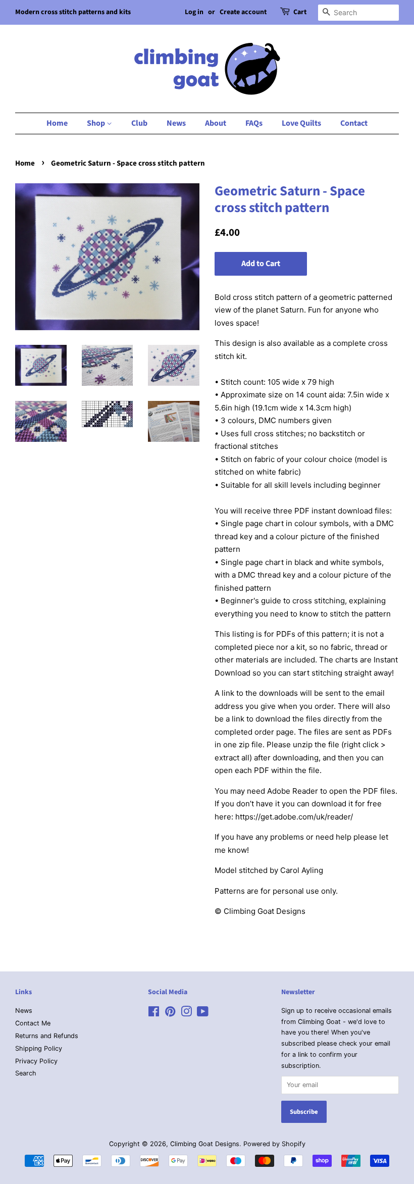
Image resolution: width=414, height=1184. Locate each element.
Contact (354, 123)
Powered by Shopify (274, 1144)
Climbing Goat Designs (204, 1144)
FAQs (254, 123)
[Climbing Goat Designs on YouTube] (203, 1013)
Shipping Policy (38, 1048)
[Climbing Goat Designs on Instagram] (186, 1013)
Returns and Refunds (46, 1036)
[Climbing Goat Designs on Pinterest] (170, 1013)
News (176, 123)
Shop (97, 123)
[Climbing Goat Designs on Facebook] (154, 1013)
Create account (243, 12)
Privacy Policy (36, 1061)
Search (25, 1073)
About (215, 123)
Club (139, 123)
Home (57, 123)
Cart (299, 12)
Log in (194, 12)
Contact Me (32, 1023)
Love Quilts (301, 123)
